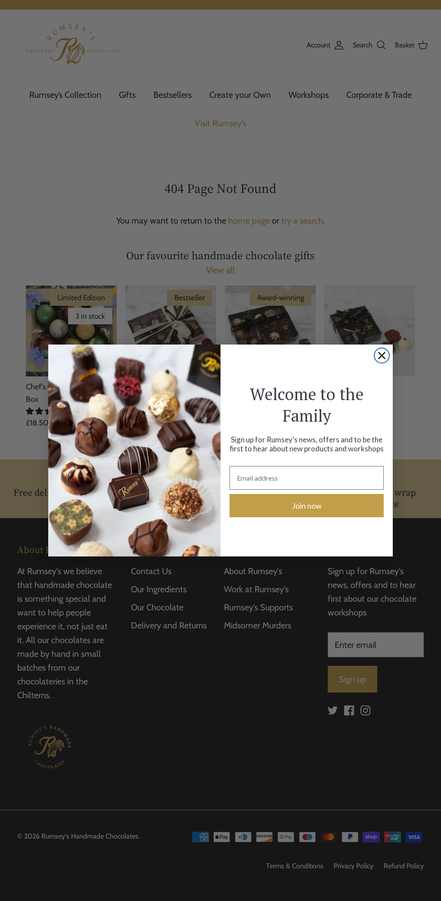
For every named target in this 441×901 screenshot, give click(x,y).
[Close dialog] (381, 355)
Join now (307, 505)
